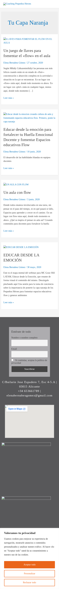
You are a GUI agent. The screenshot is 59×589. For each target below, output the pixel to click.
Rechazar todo (29, 582)
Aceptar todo (30, 564)
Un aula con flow (17, 192)
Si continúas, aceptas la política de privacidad (29, 361)
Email (14, 349)
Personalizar (29, 573)
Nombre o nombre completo (24, 337)
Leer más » (8, 97)
